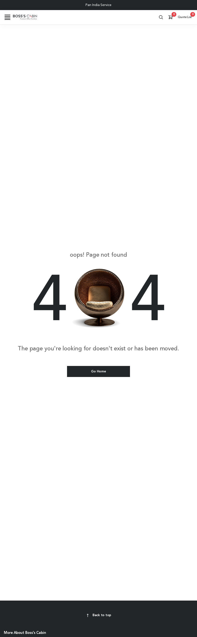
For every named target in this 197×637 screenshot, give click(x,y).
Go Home (98, 371)
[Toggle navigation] (7, 17)
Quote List (185, 16)
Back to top (101, 615)
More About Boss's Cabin (25, 633)
